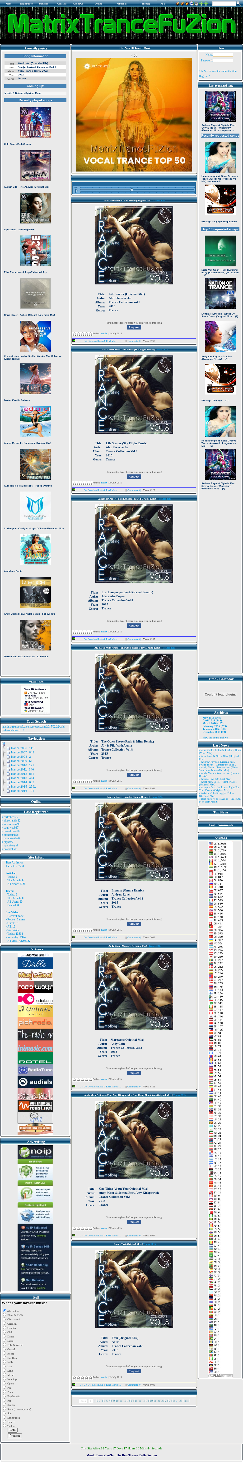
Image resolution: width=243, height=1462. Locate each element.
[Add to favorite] (206, 3)
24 (170, 1400)
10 (117, 1400)
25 (174, 1400)
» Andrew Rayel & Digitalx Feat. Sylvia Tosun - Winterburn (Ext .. (217, 763)
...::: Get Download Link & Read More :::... (100, 341)
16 (140, 1400)
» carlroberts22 (10, 817)
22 (162, 1400)
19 (151, 1400)
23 (166, 1400)
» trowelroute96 (10, 831)
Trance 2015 (159, 200)
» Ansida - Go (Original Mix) (215, 778)
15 (136, 1400)
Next (186, 1400)
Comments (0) (134, 341)
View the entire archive (215, 737)
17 (143, 1400)
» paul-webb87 (10, 827)
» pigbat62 (8, 842)
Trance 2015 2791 (23, 786)
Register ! (204, 76)
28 (180, 1400)
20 (155, 1400)
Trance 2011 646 (22, 769)
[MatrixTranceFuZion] (201, 3)
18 (147, 1400)
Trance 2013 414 (22, 778)
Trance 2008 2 (21, 756)
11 (121, 1400)
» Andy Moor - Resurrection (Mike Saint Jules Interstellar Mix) (218, 769)
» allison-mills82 (11, 820)
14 (132, 1400)
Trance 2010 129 (22, 765)
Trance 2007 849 (22, 752)
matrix (13, 866)
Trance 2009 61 (22, 761)
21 (159, 1400)
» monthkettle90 (11, 838)
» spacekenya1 (10, 845)
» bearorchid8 (9, 849)
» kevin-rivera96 (11, 824)
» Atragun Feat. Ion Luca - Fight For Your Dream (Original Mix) (219, 789)
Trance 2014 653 (22, 782)
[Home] (196, 3)
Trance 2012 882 (22, 773)
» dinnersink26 (10, 834)
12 (124, 1400)
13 (128, 1400)
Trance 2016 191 (22, 791)
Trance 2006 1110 (23, 748)
